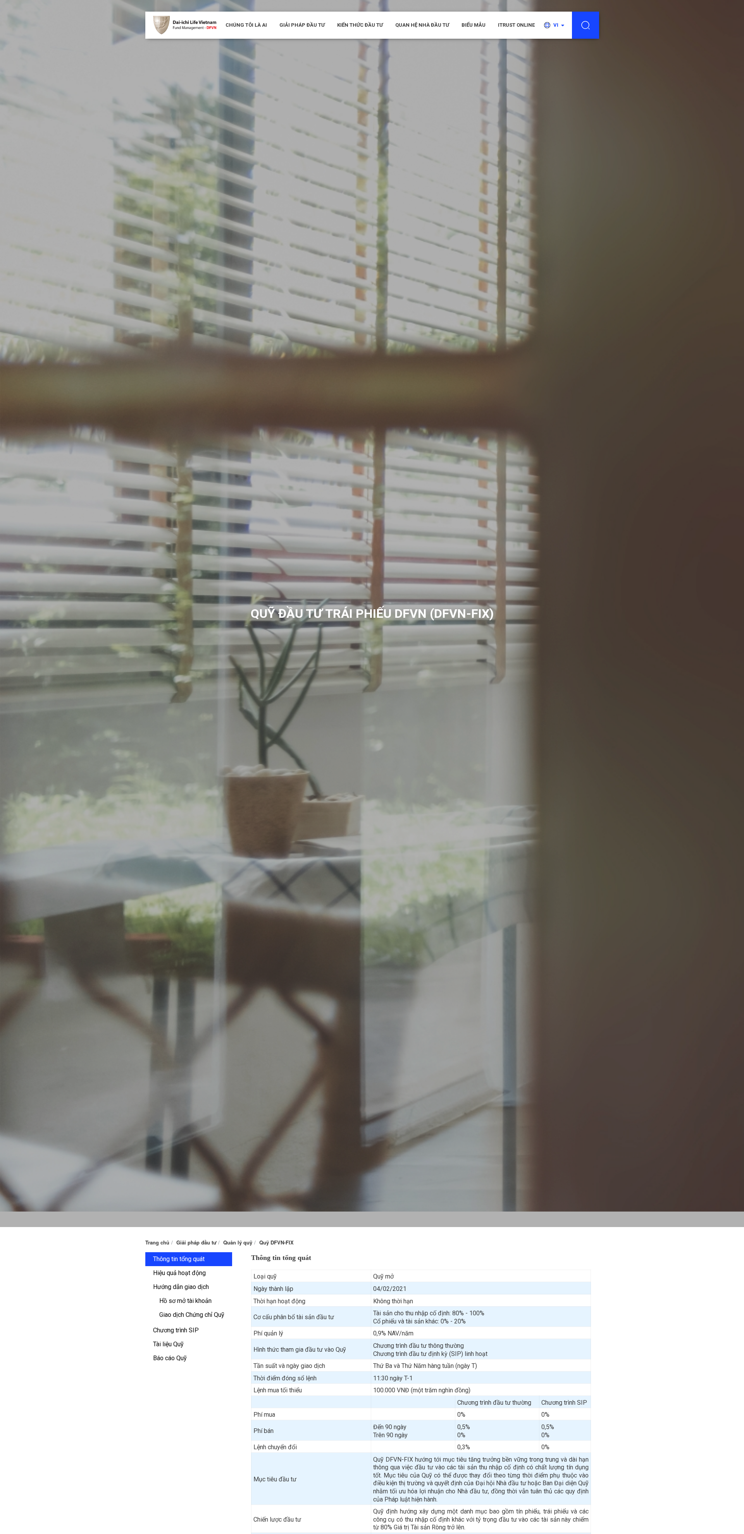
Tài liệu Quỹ (168, 1344)
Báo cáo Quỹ (170, 1358)
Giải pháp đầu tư (302, 25)
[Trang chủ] (184, 25)
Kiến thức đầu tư (360, 25)
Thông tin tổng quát (179, 1259)
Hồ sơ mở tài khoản (185, 1300)
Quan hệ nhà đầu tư (422, 25)
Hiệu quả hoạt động (179, 1273)
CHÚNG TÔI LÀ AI (246, 25)
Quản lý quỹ (237, 1242)
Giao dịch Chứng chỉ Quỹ (191, 1314)
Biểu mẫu (474, 25)
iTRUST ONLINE (516, 25)
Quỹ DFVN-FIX (276, 1242)
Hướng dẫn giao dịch (181, 1287)
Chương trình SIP (176, 1330)
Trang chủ (157, 1242)
